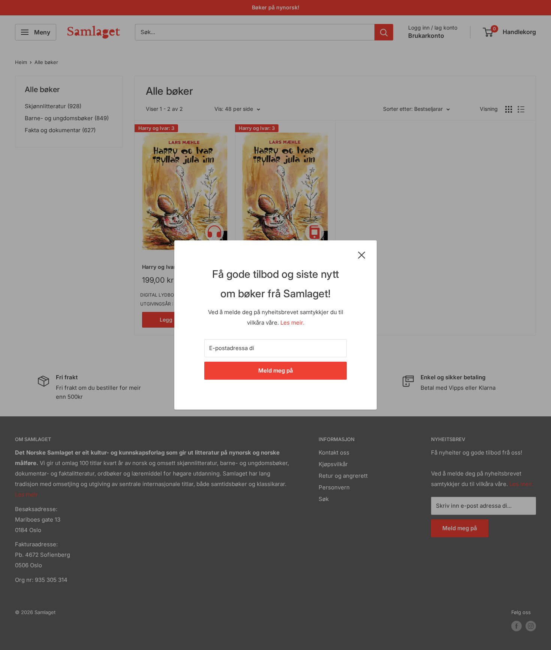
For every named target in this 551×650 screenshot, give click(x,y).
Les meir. (292, 322)
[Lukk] (361, 254)
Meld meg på (275, 370)
